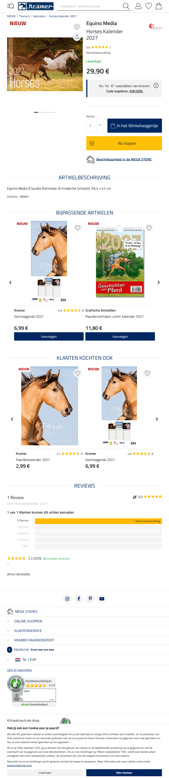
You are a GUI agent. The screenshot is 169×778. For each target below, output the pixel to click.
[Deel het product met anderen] (77, 37)
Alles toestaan (124, 773)
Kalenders (39, 16)
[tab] (36, 112)
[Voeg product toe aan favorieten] (77, 27)
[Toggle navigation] (10, 6)
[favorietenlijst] (148, 5)
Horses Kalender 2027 (62, 16)
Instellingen (45, 773)
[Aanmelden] (138, 5)
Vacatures (31, 649)
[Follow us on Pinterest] (90, 599)
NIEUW (11, 16)
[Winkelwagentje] (158, 5)
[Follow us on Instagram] (67, 599)
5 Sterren (23, 520)
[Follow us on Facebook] (78, 599)
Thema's (24, 16)
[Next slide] (158, 282)
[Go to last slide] (10, 282)
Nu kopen (127, 143)
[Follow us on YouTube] (101, 599)
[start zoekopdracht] (127, 6)
